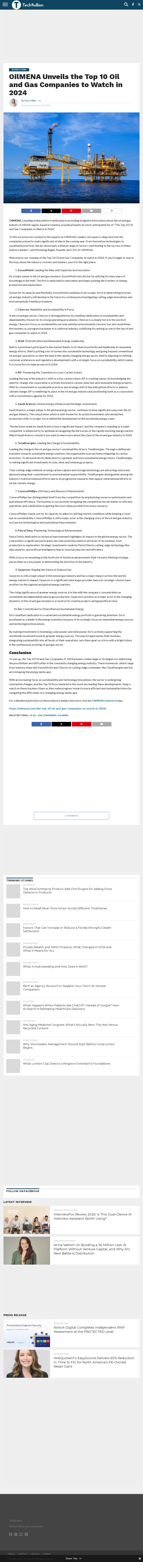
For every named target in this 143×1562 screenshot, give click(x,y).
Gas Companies (47, 715)
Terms (46, 1554)
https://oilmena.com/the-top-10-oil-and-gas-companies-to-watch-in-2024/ (57, 708)
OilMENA (63, 715)
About (11, 1554)
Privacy (35, 1554)
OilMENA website (103, 700)
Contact (23, 1554)
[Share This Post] (51, 210)
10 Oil (32, 715)
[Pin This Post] (71, 210)
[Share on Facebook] (31, 210)
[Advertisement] (71, 35)
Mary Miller (31, 100)
